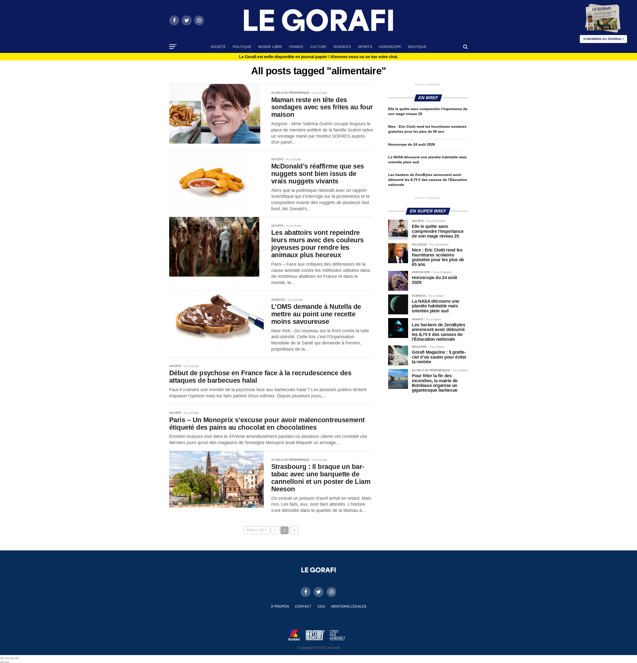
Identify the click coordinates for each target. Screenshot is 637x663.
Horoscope (390, 47)
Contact (303, 606)
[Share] (7, 658)
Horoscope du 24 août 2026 (411, 144)
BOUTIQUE (417, 47)
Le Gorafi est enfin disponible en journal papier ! (318, 57)
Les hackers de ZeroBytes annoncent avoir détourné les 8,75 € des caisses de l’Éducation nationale (427, 180)
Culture (318, 47)
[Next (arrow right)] (7, 662)
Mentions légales (348, 606)
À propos (280, 606)
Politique (242, 47)
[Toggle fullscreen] (12, 658)
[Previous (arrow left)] (2, 662)
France (296, 47)
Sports (365, 47)
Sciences (342, 47)
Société (218, 47)
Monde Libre (270, 47)
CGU (321, 606)
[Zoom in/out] (17, 658)
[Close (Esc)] (2, 658)
